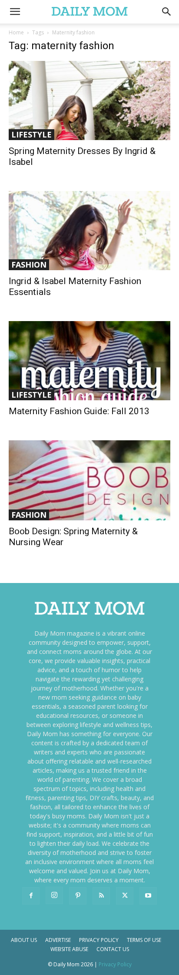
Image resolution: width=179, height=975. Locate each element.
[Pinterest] (77, 896)
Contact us (112, 949)
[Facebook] (31, 896)
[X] (124, 896)
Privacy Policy (99, 940)
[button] (167, 11)
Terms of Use (144, 940)
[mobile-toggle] (15, 11)
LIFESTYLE (31, 134)
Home (16, 32)
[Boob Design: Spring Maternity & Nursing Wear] (89, 480)
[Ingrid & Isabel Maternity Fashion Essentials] (89, 230)
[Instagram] (54, 895)
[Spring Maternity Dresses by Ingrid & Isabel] (89, 100)
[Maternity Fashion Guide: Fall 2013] (89, 360)
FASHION (28, 264)
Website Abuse (69, 949)
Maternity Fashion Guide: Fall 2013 (79, 411)
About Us (24, 940)
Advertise (58, 940)
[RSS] (101, 896)
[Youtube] (148, 896)
